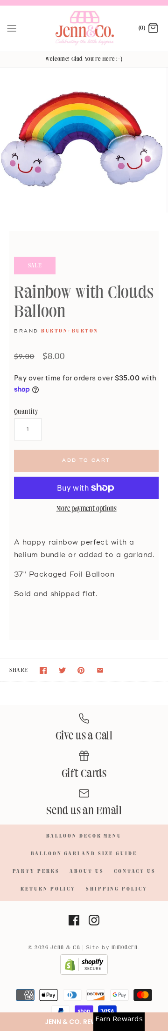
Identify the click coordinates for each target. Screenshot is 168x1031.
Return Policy (48, 889)
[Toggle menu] (11, 28)
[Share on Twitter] (62, 670)
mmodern (125, 947)
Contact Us (134, 871)
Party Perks (36, 871)
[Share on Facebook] (43, 670)
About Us (87, 871)
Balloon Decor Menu (84, 836)
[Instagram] (94, 920)
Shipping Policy (116, 889)
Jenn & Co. (65, 947)
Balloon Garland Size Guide (84, 853)
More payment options (86, 509)
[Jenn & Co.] (84, 28)
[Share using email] (100, 670)
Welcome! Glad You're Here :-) (83, 59)
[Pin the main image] (80, 670)
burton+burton (69, 331)
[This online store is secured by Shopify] (84, 973)
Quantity (26, 412)
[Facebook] (74, 920)
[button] (84, 1021)
